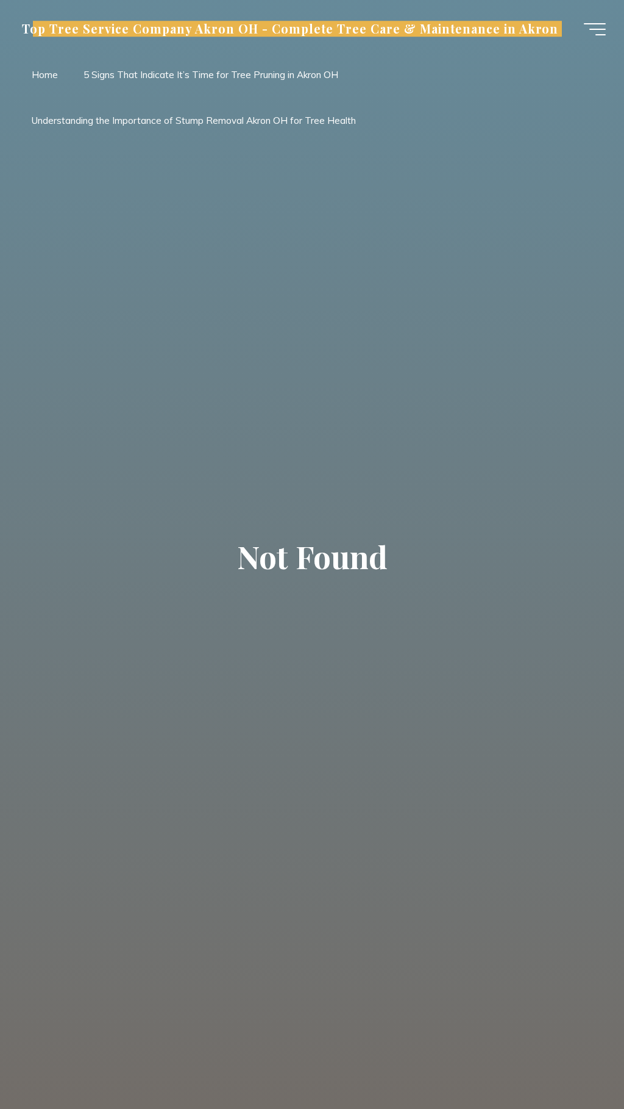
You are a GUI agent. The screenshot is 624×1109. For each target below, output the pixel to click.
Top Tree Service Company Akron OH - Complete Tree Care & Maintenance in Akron (290, 29)
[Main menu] (595, 29)
